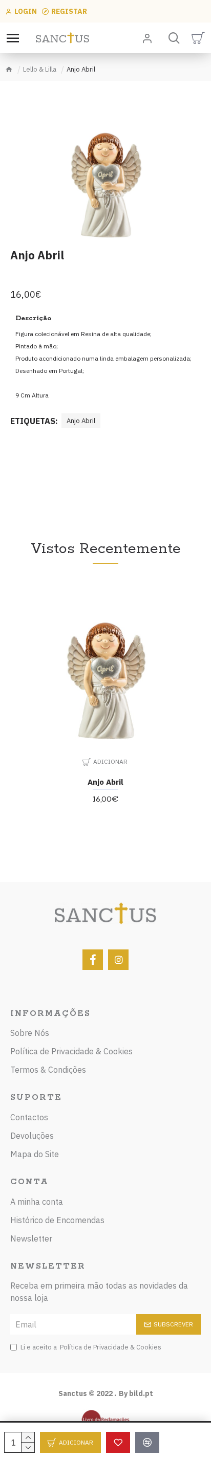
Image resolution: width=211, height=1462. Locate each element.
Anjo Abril (81, 420)
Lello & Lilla (39, 69)
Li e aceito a (90, 1347)
